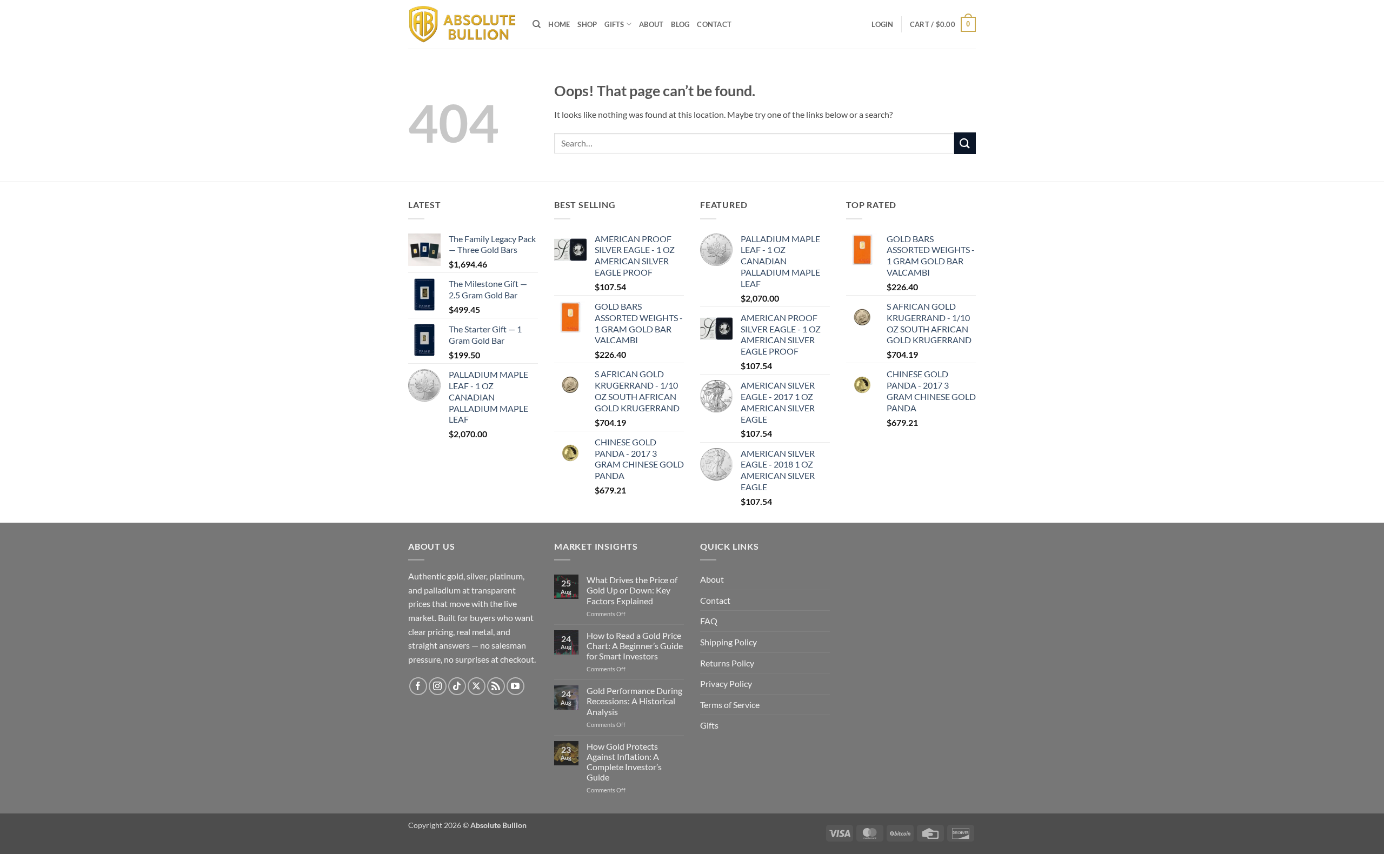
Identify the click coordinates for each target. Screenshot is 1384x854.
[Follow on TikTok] (457, 686)
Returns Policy (727, 663)
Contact (714, 24)
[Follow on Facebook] (418, 686)
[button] (882, 24)
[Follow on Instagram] (438, 686)
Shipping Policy (728, 642)
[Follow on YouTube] (515, 686)
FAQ (708, 621)
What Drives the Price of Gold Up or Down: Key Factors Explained (632, 590)
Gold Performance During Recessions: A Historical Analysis (634, 700)
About (651, 24)
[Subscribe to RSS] (496, 686)
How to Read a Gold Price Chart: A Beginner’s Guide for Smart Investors (635, 645)
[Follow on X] (476, 686)
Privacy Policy (726, 683)
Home (559, 24)
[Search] (537, 24)
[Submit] (965, 143)
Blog (680, 24)
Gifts (614, 24)
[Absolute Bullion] (462, 24)
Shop (587, 24)
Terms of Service (730, 704)
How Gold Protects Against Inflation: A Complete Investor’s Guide (624, 762)
